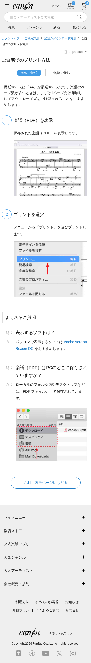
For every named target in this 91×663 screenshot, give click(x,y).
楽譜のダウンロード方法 (60, 38)
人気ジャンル (15, 557)
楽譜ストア (13, 531)
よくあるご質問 (47, 610)
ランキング (34, 27)
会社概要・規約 (16, 584)
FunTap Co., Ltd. (43, 643)
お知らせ (72, 602)
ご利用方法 (32, 38)
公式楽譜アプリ (16, 544)
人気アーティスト (18, 570)
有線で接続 (29, 73)
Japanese (76, 51)
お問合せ (72, 610)
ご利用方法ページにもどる (45, 483)
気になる (79, 27)
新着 (56, 27)
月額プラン (20, 610)
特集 (11, 27)
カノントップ (10, 38)
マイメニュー (15, 517)
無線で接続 (61, 73)
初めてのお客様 (47, 602)
